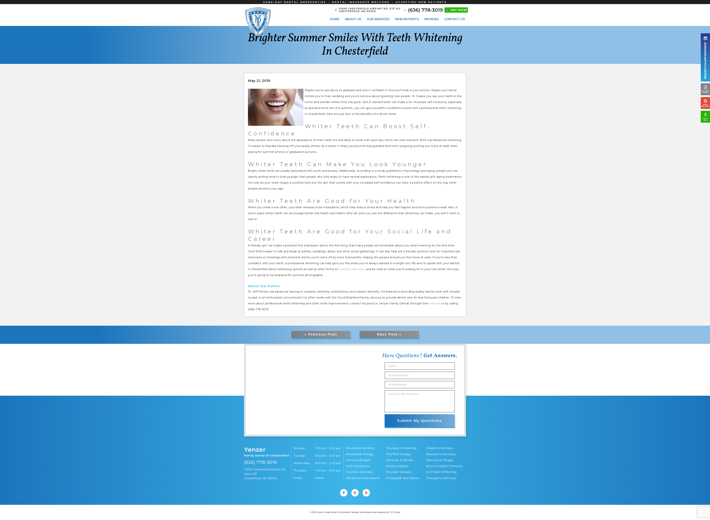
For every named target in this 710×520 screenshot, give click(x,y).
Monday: (299, 448)
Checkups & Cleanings (401, 448)
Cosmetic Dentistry (359, 472)
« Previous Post (321, 334)
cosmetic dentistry (352, 269)
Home (334, 19)
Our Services (378, 19)
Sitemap (354, 512)
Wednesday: (302, 463)
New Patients (407, 19)
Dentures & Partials (399, 460)
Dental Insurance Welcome (361, 2)
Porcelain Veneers (398, 472)
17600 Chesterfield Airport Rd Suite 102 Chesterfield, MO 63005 (264, 474)
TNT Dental (394, 512)
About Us (353, 19)
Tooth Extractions (358, 466)
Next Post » (389, 334)
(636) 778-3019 (260, 462)
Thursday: (300, 470)
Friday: (298, 478)
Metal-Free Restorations (362, 478)
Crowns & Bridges (358, 460)
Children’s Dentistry (439, 448)
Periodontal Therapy (360, 454)
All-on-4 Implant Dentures (444, 466)
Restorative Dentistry (441, 454)
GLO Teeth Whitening (441, 472)
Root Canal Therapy (439, 460)
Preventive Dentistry (360, 448)
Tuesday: (300, 455)
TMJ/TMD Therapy (398, 454)
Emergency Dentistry (441, 478)
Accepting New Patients (421, 2)
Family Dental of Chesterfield (266, 451)
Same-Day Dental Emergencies (294, 2)
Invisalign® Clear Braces (402, 478)
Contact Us (454, 19)
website (435, 303)
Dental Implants (397, 466)
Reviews (432, 19)
